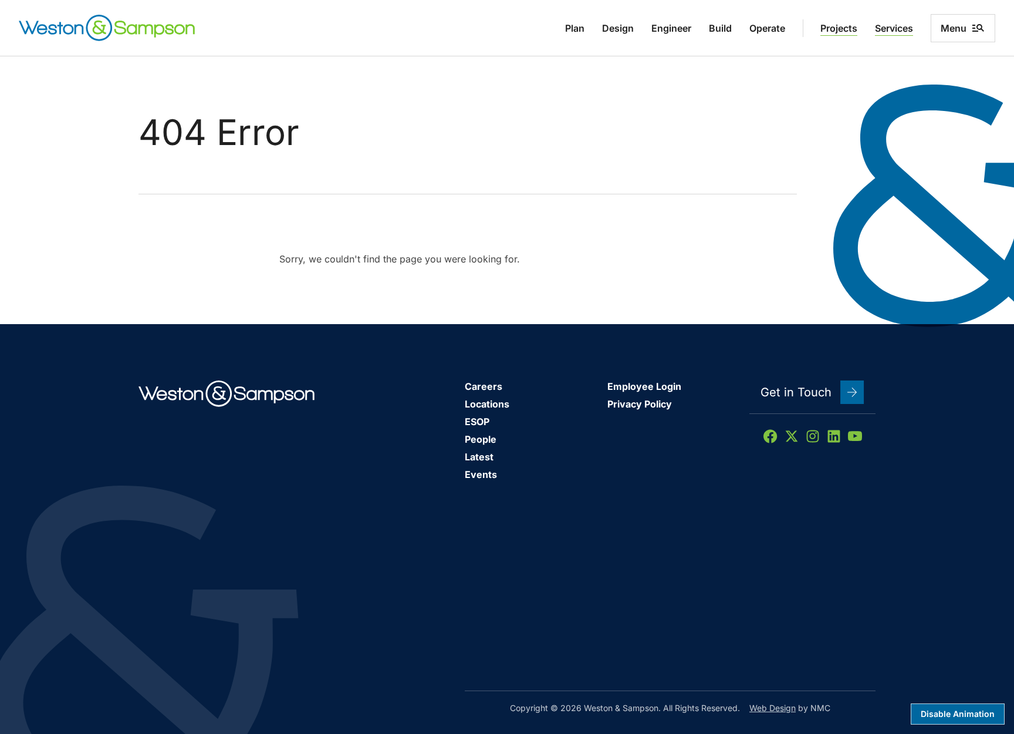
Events (481, 474)
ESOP (477, 421)
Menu (953, 28)
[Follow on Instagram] (813, 436)
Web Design (772, 708)
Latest (479, 457)
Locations (487, 404)
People (480, 439)
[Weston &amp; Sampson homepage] (107, 28)
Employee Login (644, 386)
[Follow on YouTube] (855, 436)
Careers (483, 386)
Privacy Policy (639, 404)
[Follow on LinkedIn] (834, 436)
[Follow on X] (792, 436)
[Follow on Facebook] (770, 436)
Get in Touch (796, 392)
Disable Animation (958, 714)
